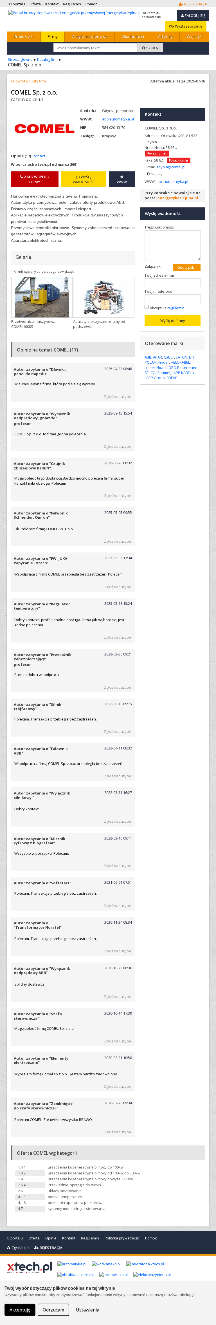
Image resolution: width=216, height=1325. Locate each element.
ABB (148, 357)
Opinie (51, 1238)
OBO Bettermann (182, 367)
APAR (157, 357)
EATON (181, 357)
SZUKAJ (152, 47)
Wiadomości (133, 36)
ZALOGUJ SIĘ (194, 15)
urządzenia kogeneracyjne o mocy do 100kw (85, 1167)
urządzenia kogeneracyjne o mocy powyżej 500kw (90, 1178)
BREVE (171, 377)
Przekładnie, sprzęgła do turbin (74, 1184)
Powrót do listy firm (29, 81)
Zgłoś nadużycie (117, 396)
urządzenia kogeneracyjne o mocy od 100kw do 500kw (94, 1173)
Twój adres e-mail (161, 275)
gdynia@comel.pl (170, 166)
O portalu (15, 1238)
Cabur (169, 357)
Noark (161, 367)
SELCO (150, 372)
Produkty (22, 36)
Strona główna (20, 59)
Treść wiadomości (161, 227)
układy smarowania (65, 1190)
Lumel (150, 367)
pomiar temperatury (65, 1196)
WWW (122, 181)
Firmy (53, 36)
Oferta (34, 1238)
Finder (163, 362)
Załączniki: (153, 266)
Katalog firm (47, 59)
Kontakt (68, 1238)
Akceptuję (167, 307)
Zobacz (39, 155)
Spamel (163, 372)
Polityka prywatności (122, 1238)
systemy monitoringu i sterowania (76, 1208)
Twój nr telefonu (160, 291)
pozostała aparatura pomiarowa (76, 1202)
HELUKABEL (180, 362)
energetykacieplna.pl (178, 197)
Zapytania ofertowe (90, 36)
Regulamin (90, 1238)
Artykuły (165, 36)
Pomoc (151, 1238)
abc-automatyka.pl (118, 119)
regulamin (175, 307)
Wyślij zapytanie (188, 26)
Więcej (193, 36)
